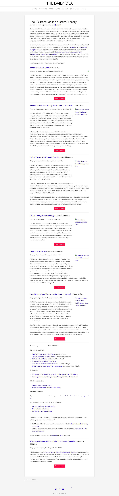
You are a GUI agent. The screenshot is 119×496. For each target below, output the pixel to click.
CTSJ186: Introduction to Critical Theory (43, 354)
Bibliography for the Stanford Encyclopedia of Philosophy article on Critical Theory (55, 374)
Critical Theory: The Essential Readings (45, 157)
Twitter (61, 435)
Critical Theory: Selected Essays (42, 216)
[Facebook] (56, 489)
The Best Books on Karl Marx (40, 409)
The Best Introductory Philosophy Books (43, 406)
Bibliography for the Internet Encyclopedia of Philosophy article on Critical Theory (55, 377)
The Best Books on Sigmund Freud (42, 411)
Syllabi (63, 487)
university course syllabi (62, 52)
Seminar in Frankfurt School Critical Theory (44, 361)
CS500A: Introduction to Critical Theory (43, 356)
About (78, 487)
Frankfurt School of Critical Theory (42, 385)
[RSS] (63, 489)
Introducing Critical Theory (40, 67)
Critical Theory (31, 479)
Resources (47, 487)
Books (58, 25)
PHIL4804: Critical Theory (39, 359)
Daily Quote (71, 487)
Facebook (54, 435)
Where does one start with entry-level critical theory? (46, 387)
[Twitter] (59, 489)
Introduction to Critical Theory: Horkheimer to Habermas (51, 105)
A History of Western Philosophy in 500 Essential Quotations (53, 441)
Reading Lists (55, 487)
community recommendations (49, 54)
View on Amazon (59, 98)
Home (41, 487)
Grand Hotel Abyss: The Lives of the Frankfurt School (50, 294)
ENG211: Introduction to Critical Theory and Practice (47, 366)
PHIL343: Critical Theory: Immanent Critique (44, 364)
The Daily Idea (59, 3)
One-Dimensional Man (38, 251)
